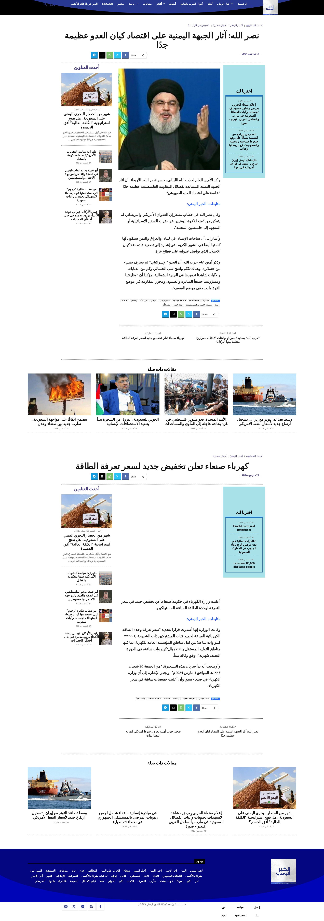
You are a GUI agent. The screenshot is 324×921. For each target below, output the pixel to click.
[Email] (102, 55)
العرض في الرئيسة (199, 25)
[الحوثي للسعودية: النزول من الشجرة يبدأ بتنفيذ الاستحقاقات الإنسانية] (128, 394)
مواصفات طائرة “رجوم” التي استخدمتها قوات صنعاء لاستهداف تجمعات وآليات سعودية (81, 195)
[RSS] (92, 907)
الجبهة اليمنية (179, 301)
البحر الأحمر (194, 301)
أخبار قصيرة (219, 25)
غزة (216, 305)
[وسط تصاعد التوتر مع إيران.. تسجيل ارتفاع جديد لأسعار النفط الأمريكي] (264, 394)
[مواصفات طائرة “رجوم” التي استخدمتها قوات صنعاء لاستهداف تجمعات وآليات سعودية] (105, 194)
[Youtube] (66, 907)
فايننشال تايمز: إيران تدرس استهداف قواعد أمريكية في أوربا (244, 164)
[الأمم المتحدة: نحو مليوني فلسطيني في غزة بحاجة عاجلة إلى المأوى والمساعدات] (196, 394)
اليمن (153, 301)
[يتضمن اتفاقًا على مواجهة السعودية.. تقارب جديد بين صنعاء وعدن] (59, 394)
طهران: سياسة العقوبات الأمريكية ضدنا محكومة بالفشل (82, 155)
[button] (48, 4)
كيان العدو (178, 305)
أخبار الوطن (236, 25)
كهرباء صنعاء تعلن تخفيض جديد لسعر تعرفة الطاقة (153, 338)
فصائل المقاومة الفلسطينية (199, 305)
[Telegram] (94, 55)
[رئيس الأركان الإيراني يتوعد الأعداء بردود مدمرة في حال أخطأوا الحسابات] (105, 216)
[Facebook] (125, 55)
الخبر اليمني (164, 301)
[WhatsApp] (109, 55)
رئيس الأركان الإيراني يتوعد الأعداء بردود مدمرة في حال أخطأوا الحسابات (81, 215)
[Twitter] (117, 55)
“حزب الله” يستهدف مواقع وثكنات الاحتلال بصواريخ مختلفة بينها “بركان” (228, 340)
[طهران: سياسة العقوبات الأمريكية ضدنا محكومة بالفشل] (105, 156)
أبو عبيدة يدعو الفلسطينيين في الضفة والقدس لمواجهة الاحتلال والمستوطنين (81, 174)
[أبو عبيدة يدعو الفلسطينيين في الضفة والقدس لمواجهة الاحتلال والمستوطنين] (105, 175)
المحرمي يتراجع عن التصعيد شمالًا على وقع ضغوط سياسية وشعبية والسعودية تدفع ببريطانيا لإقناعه (244, 142)
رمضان (134, 301)
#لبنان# (206, 301)
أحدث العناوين (254, 25)
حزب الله (143, 301)
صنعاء (125, 301)
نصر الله (166, 305)
